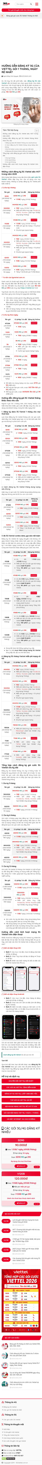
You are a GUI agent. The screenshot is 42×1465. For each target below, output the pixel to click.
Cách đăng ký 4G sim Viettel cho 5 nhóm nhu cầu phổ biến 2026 (24, 1354)
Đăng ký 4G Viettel (9, 1407)
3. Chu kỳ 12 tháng (10, 162)
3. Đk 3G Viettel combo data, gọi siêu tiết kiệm (19, 149)
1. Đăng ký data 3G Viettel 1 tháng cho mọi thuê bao (21, 143)
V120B (21, 1173)
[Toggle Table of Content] (35, 130)
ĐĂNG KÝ (34, 195)
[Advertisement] (21, 41)
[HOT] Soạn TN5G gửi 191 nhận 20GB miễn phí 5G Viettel (26, 1250)
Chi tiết (37, 1167)
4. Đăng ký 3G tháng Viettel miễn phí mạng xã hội (20, 151)
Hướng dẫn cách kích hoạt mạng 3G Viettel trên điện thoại (20, 165)
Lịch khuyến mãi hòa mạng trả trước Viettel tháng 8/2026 (25, 1221)
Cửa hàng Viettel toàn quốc (13, 1438)
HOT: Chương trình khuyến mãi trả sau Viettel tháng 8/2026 (26, 1231)
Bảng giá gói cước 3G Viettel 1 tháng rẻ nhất (22, 16)
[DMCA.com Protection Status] (8, 1458)
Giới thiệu (6, 1429)
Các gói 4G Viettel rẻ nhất (12, 1410)
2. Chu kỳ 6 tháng (10, 160)
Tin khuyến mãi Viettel (11, 1432)
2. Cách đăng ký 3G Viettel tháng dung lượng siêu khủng (21, 146)
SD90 (21, 1140)
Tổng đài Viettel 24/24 (11, 1435)
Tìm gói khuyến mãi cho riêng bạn (21, 10)
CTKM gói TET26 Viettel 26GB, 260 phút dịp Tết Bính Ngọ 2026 (26, 1240)
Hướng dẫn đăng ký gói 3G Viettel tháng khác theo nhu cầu (20, 139)
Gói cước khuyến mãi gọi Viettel (14, 1441)
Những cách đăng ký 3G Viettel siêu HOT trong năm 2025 (20, 135)
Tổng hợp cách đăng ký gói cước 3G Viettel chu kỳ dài (20, 154)
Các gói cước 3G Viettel (11, 1420)
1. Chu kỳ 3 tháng (10, 158)
